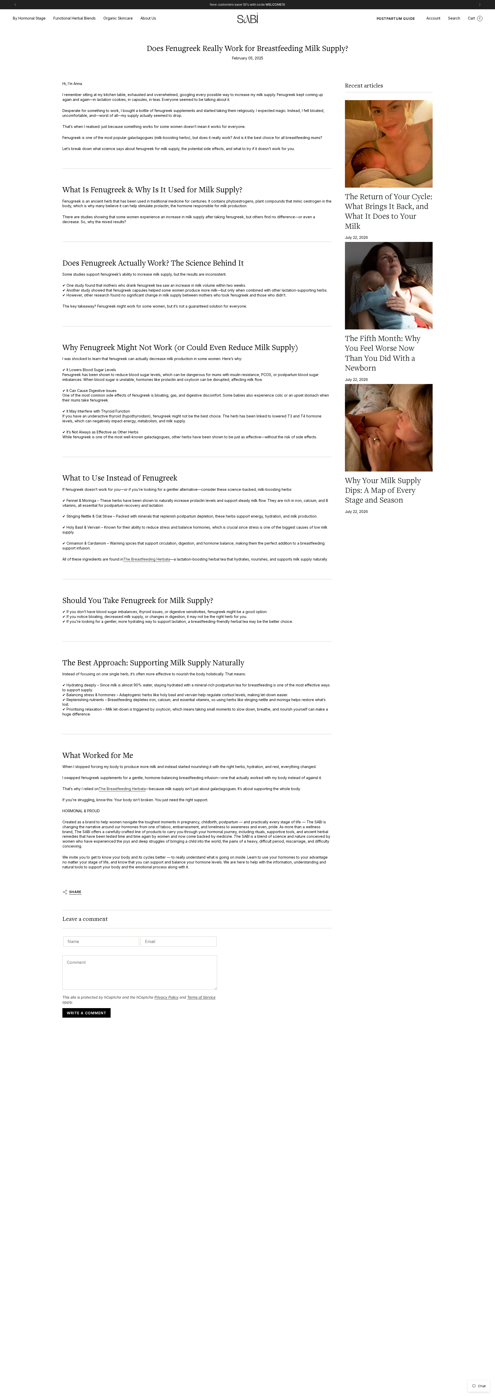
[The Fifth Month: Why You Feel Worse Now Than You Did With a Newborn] (389, 285)
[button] (29, 18)
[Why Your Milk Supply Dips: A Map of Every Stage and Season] (389, 428)
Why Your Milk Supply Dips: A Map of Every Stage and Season (383, 490)
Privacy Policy (166, 997)
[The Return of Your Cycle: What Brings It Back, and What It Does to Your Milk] (389, 144)
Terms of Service (201, 997)
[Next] (479, 4)
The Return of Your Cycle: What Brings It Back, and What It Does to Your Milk (388, 211)
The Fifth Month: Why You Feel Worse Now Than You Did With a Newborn (382, 353)
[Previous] (15, 4)
